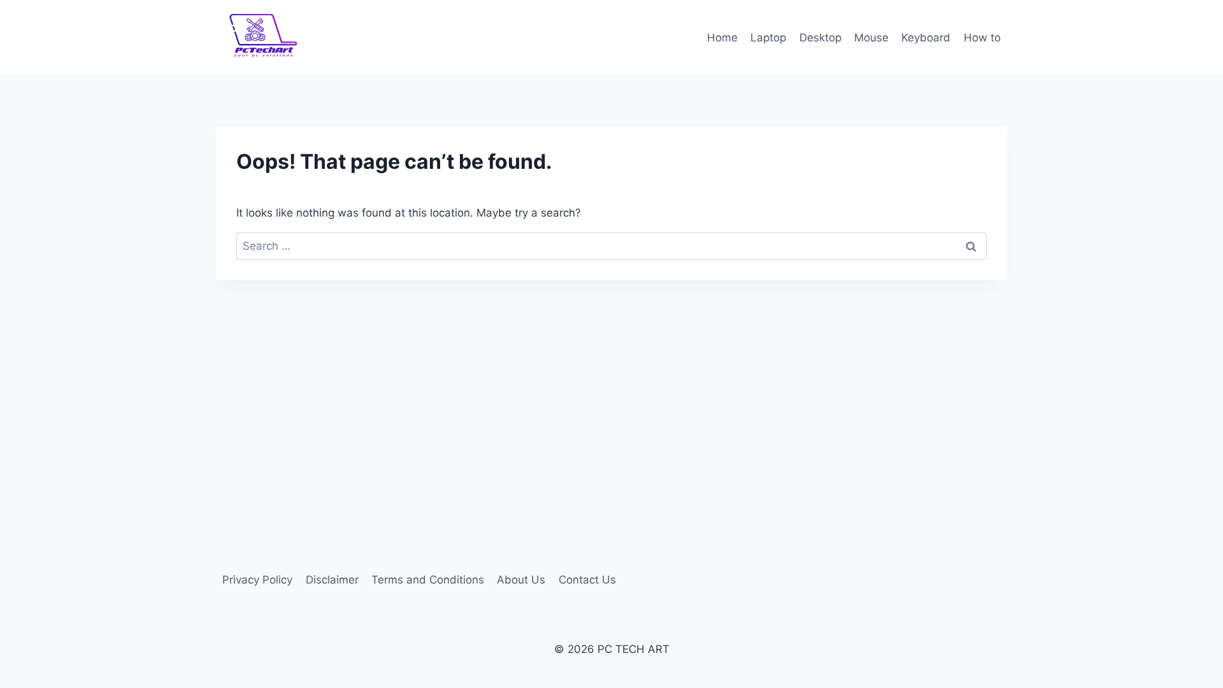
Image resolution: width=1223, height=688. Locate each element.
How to (982, 37)
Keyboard (925, 37)
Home (722, 37)
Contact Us (587, 579)
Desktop (820, 37)
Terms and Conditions (427, 579)
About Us (521, 579)
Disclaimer (332, 579)
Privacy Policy (257, 579)
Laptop (768, 37)
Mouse (871, 37)
